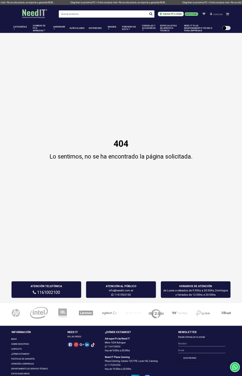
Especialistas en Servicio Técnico (168, 28)
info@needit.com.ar (121, 290)
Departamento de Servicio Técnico (29, 369)
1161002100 (48, 292)
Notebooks (95, 28)
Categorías (20, 27)
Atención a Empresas (22, 364)
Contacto (16, 349)
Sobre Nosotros (20, 344)
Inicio (14, 339)
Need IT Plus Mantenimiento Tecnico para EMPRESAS (198, 28)
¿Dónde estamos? (20, 354)
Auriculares (76, 28)
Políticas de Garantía (23, 359)
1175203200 (114, 365)
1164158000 (114, 346)
